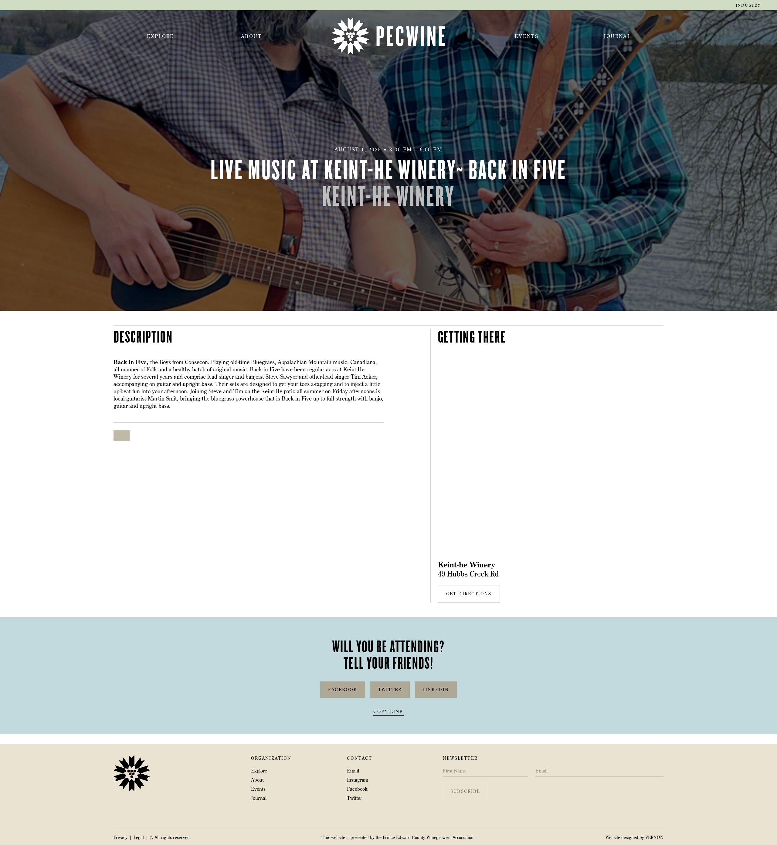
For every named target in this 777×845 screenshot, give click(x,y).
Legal (139, 837)
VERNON (654, 837)
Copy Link (388, 711)
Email (353, 770)
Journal (258, 798)
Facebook (357, 788)
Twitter (354, 798)
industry (748, 5)
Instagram (357, 779)
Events (258, 788)
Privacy (120, 837)
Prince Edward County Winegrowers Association (428, 837)
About (257, 779)
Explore (259, 770)
